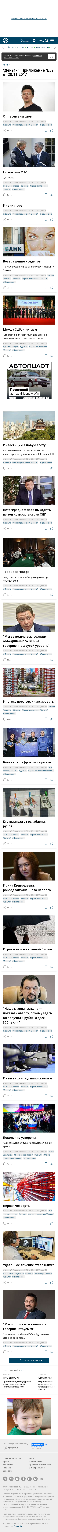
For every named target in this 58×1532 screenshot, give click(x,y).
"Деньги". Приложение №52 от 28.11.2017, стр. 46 (25, 1210)
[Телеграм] (5, 1479)
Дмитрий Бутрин (11, 346)
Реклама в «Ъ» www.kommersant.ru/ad (29, 18)
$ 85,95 (11, 47)
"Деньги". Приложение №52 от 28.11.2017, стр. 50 (25, 1342)
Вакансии (7, 1470)
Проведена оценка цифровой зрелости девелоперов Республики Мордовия (17, 1384)
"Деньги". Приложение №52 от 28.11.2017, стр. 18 (25, 519)
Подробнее (19, 1526)
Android (32, 1458)
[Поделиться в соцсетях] (52, 130)
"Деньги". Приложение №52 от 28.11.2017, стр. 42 (25, 1083)
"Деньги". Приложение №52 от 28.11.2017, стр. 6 (25, 182)
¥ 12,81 (30, 47)
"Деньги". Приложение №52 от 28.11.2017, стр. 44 (25, 1151)
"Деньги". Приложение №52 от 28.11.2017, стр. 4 (25, 121)
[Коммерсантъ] (5, 40)
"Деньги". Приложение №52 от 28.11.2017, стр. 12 (25, 343)
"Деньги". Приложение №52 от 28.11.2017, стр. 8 (25, 275)
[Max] (35, 1479)
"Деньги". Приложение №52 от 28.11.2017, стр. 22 (25, 585)
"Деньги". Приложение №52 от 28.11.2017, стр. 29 (25, 706)
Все (22, 1370)
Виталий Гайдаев (11, 185)
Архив (6, 1461)
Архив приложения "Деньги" (26, 124)
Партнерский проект (24, 1154)
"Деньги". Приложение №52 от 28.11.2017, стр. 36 (25, 895)
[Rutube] (29, 1479)
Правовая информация (40, 1464)
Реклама (7, 1467)
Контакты (8, 1464)
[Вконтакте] (11, 1479)
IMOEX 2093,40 (42, 47)
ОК (51, 56)
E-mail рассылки (37, 1467)
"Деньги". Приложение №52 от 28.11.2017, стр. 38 (25, 954)
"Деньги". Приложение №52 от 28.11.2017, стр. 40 (25, 1027)
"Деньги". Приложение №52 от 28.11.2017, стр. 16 (25, 459)
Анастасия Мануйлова (14, 1273)
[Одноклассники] (23, 1479)
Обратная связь (36, 1461)
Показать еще (29, 1360)
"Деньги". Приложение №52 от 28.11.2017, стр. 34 (25, 831)
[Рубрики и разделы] (52, 40)
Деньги (7, 124)
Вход (41, 40)
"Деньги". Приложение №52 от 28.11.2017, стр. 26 (25, 650)
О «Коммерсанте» (12, 1458)
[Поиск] (47, 40)
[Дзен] (17, 1479)
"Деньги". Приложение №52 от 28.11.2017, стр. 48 (25, 1270)
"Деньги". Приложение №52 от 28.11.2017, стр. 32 (25, 767)
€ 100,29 (20, 47)
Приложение (46, 124)
